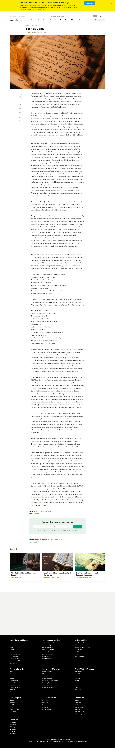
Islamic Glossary (14, 683)
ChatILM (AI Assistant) (48, 642)
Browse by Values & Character (50, 680)
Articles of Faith (79, 645)
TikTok (13, 731)
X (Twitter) (13, 724)
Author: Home (33, 542)
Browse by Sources (47, 685)
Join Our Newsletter (47, 654)
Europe (77, 680)
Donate (77, 700)
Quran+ (12, 649)
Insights (12, 678)
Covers (12, 673)
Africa (76, 687)
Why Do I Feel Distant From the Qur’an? (93, 745)
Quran (37, 513)
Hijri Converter (14, 656)
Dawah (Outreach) (55, 577)
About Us (44, 700)
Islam (11, 642)
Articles (37, 511)
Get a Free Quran (46, 652)
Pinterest (14, 733)
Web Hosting (78, 714)
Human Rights (78, 671)
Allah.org (12, 700)
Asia (76, 685)
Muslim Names (14, 680)
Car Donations (78, 705)
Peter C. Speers (41, 539)
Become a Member (47, 658)
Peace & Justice (79, 673)
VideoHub (12, 689)
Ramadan (77, 654)
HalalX (11, 707)
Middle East (78, 689)
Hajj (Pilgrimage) (79, 656)
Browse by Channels (47, 687)
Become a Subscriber (48, 656)
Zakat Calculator (14, 663)
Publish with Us (46, 709)
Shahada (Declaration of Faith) (83, 647)
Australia (77, 683)
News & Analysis (79, 676)
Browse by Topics (47, 683)
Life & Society (46, 673)
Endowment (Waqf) (80, 707)
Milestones (45, 705)
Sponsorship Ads (79, 711)
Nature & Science (47, 676)
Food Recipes (13, 676)
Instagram (14, 727)
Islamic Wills (78, 709)
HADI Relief (13, 705)
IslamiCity (13, 577)
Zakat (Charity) (78, 652)
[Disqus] (57, 611)
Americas (77, 678)
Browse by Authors (47, 678)
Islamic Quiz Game (15, 687)
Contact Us (45, 702)
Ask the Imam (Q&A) (47, 647)
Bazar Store (78, 702)
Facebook (14, 722)
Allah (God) (13, 645)
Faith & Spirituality (32, 25)
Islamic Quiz (13, 685)
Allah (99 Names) (79, 642)
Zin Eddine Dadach (81, 577)
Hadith (12, 652)
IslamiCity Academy (15, 709)
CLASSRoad (13, 711)
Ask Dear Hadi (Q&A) (47, 645)
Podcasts (12, 692)
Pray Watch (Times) (15, 654)
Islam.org (12, 702)
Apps (11, 671)
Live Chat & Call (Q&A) (48, 649)
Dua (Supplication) (15, 658)
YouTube (14, 729)
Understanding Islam (15, 661)
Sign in (95, 16)
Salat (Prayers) (78, 649)
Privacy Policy (46, 707)
